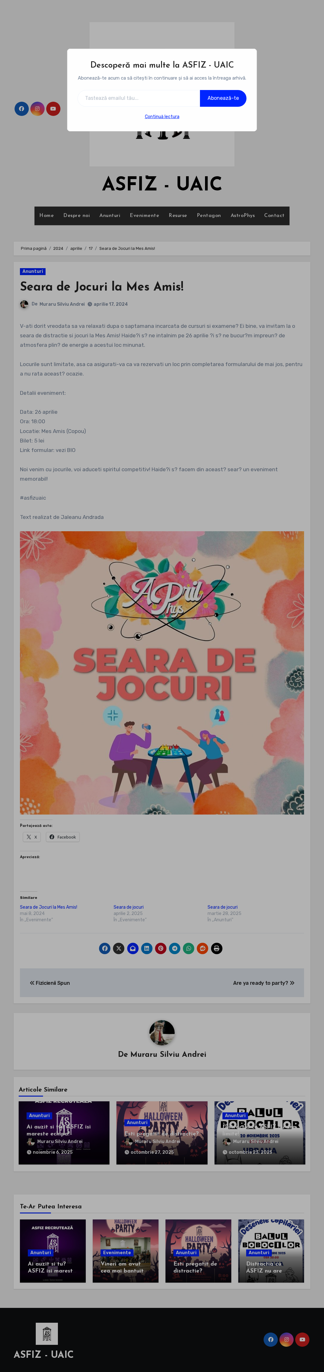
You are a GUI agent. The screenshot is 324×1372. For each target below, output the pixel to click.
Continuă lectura (162, 116)
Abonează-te (223, 98)
